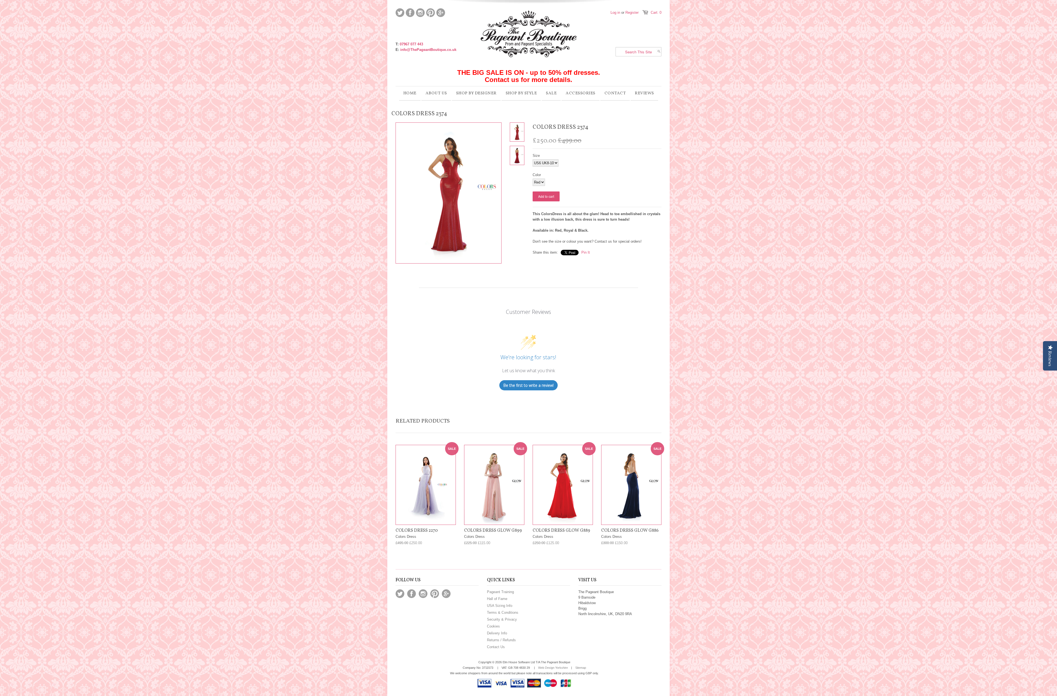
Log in (615, 12)
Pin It (585, 252)
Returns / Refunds (501, 640)
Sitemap (580, 667)
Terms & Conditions (502, 612)
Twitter (400, 12)
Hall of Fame (497, 599)
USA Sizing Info (499, 606)
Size (536, 156)
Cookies (493, 626)
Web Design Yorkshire (553, 667)
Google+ (440, 12)
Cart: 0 (656, 12)
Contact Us (496, 647)
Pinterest (430, 12)
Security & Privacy (502, 619)
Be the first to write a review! (528, 385)
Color (537, 175)
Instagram (420, 12)
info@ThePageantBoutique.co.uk (428, 50)
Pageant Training (500, 592)
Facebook (410, 12)
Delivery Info (497, 633)
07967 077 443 (411, 44)
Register (632, 12)
